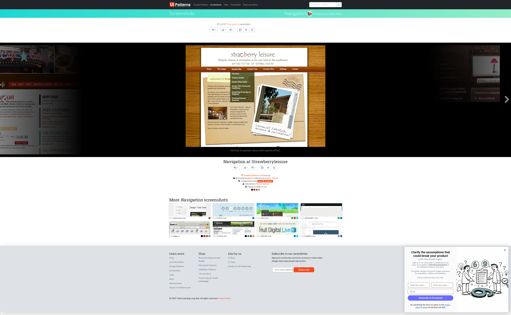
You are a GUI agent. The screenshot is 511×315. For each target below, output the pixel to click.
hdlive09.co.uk (266, 236)
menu (260, 181)
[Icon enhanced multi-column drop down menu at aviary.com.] (277, 216)
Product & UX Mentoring (239, 266)
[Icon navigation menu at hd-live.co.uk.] (233, 215)
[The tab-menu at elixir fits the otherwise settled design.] (321, 207)
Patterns (201, 4)
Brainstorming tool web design (209, 259)
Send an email (175, 283)
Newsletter (236, 4)
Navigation (295, 13)
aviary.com (265, 218)
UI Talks (231, 262)
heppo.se (176, 236)
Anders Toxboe (271, 178)
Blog (171, 257)
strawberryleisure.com (253, 175)
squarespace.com (179, 218)
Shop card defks (250, 4)
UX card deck (205, 273)
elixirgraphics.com (311, 218)
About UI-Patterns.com (180, 287)
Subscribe (304, 269)
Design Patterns (176, 266)
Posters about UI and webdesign (208, 279)
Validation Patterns (207, 269)
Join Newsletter (176, 262)
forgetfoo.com (310, 236)
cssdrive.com (222, 236)
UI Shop (231, 257)
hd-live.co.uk (221, 218)
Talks (226, 4)
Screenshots (215, 4)
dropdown (268, 181)
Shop (171, 279)
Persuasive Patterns (208, 265)
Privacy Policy (224, 298)
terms (424, 307)
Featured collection (327, 14)
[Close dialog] (505, 250)
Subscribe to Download (430, 298)
